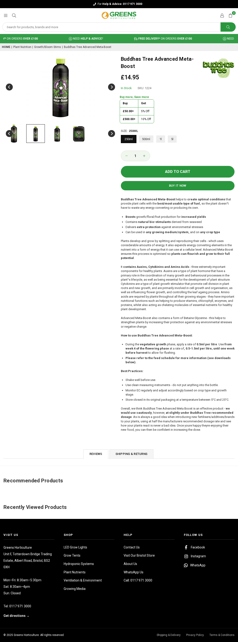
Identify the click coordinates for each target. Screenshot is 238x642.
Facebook (198, 547)
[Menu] (5, 15)
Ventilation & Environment (83, 580)
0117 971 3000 (20, 606)
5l (172, 139)
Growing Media (75, 589)
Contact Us (132, 547)
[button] (230, 15)
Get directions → (16, 616)
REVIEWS (95, 454)
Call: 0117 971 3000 (138, 580)
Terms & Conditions (222, 635)
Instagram (198, 556)
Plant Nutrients (75, 572)
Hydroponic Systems (79, 564)
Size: (129, 131)
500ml (146, 139)
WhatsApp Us (133, 572)
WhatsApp (197, 565)
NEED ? (82, 38)
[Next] (111, 87)
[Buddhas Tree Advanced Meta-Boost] (14, 133)
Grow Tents (72, 555)
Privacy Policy (195, 635)
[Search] (14, 15)
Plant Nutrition (22, 47)
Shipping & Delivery (169, 635)
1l (160, 139)
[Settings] (222, 15)
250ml (129, 139)
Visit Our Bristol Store (139, 555)
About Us (130, 564)
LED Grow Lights (75, 547)
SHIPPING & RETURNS (132, 454)
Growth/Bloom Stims (47, 47)
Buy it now (177, 185)
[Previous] (9, 87)
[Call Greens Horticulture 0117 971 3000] (119, 4)
